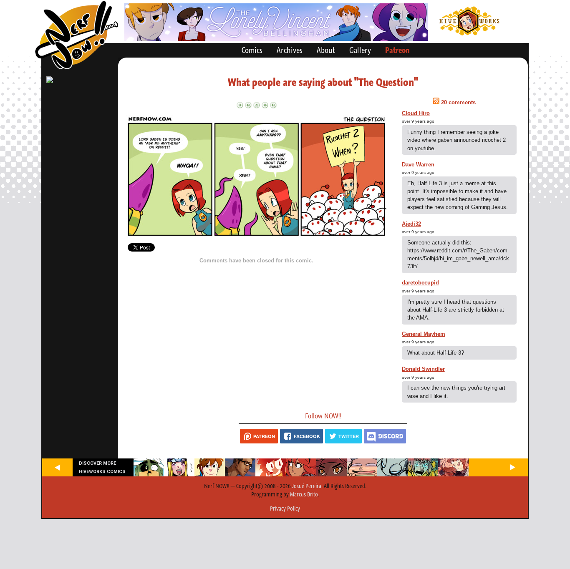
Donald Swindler (423, 369)
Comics (252, 50)
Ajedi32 (411, 224)
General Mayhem (423, 334)
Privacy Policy (285, 508)
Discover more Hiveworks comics (102, 467)
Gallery (360, 50)
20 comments (458, 102)
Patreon (397, 50)
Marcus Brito (304, 494)
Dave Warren (418, 164)
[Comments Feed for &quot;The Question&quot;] (436, 102)
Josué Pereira (306, 486)
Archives (290, 50)
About (326, 50)
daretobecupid (420, 282)
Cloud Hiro (416, 113)
